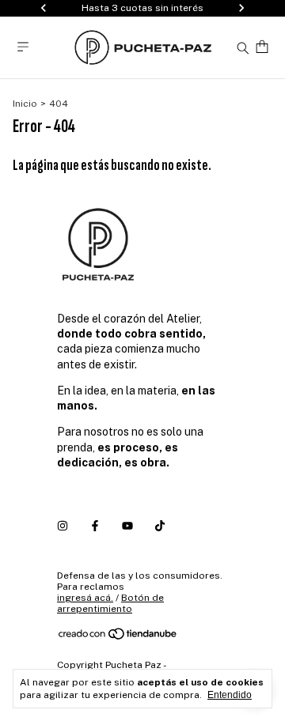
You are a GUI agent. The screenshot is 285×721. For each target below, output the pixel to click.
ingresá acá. (85, 597)
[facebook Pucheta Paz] (95, 525)
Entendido (229, 694)
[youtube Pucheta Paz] (127, 525)
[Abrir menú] (23, 47)
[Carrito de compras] (262, 47)
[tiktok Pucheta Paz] (159, 525)
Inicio (25, 103)
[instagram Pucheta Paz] (62, 525)
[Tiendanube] (118, 637)
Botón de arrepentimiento (110, 603)
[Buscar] (243, 47)
